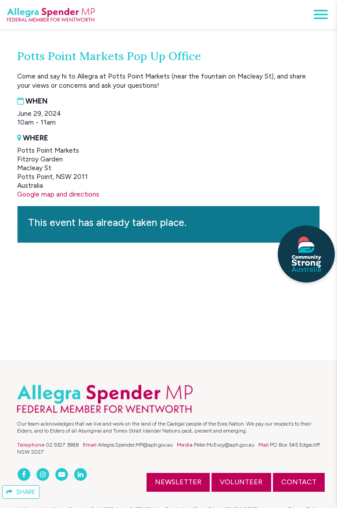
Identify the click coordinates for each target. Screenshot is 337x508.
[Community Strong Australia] (306, 254)
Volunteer (241, 482)
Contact (298, 482)
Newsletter (178, 482)
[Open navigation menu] (318, 15)
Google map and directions (58, 194)
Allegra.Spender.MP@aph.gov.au (135, 444)
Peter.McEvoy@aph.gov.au (224, 444)
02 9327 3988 (62, 444)
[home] (51, 15)
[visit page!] (24, 474)
